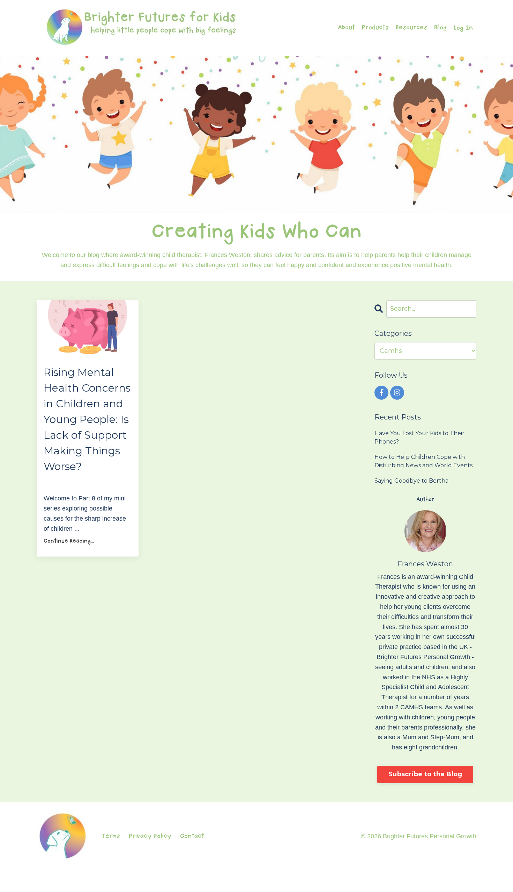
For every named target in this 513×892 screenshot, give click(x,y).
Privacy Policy (150, 836)
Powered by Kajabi (455, 881)
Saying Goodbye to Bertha (411, 480)
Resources (411, 28)
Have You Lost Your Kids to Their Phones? (419, 437)
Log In (463, 28)
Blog (440, 28)
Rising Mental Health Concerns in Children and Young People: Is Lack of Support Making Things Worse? (87, 419)
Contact (192, 836)
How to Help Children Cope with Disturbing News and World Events (423, 461)
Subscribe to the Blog (425, 774)
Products (375, 28)
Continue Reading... (69, 541)
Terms (110, 836)
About (346, 28)
